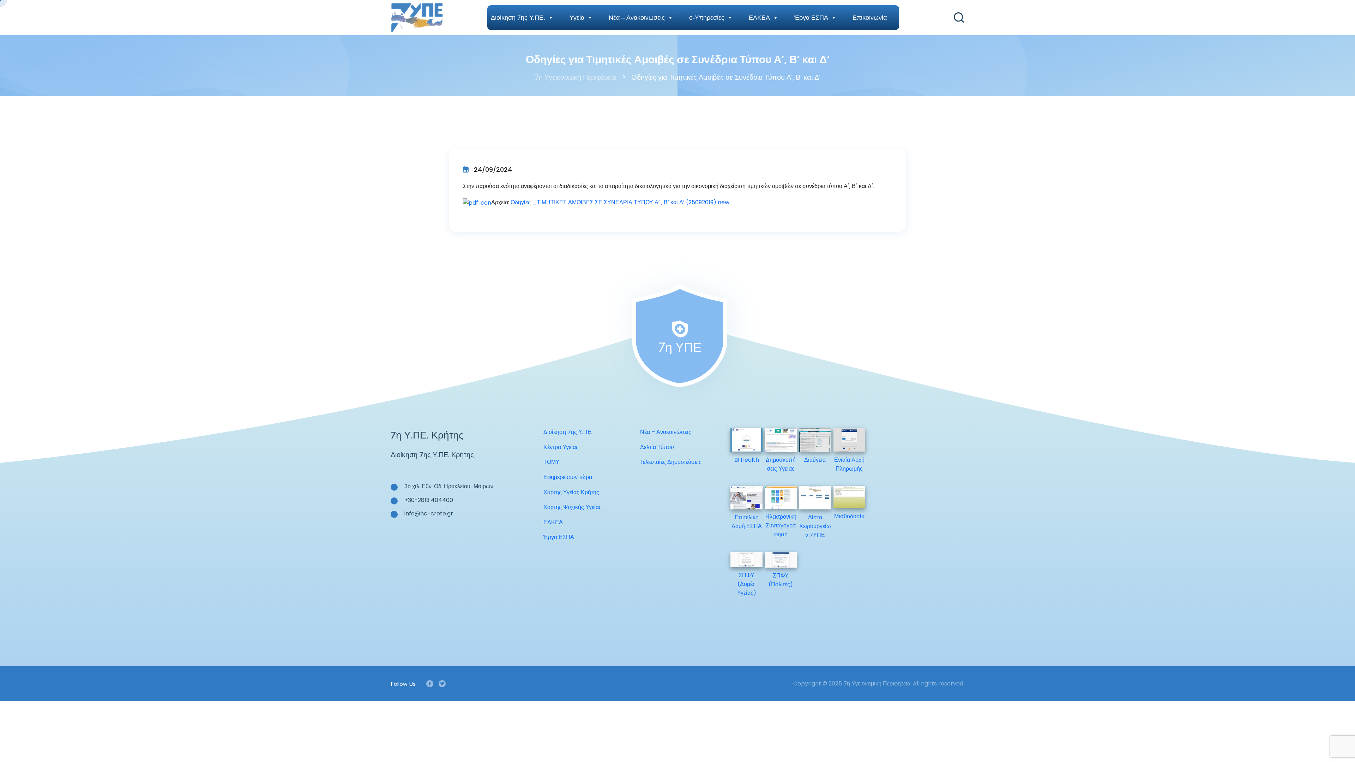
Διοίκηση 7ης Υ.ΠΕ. (518, 17)
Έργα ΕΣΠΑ (811, 17)
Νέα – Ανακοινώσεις (637, 17)
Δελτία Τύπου (657, 447)
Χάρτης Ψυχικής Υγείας (572, 507)
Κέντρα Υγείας (561, 447)
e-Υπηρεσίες (706, 17)
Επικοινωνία (870, 17)
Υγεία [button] (577, 17)
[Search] (959, 17)
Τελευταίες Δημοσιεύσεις (670, 462)
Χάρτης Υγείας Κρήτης (571, 492)
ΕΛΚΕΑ (759, 17)
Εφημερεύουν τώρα (567, 477)
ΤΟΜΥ (551, 462)
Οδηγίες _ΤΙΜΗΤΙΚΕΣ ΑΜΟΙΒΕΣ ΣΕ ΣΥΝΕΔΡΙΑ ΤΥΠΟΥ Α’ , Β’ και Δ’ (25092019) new (620, 202)
